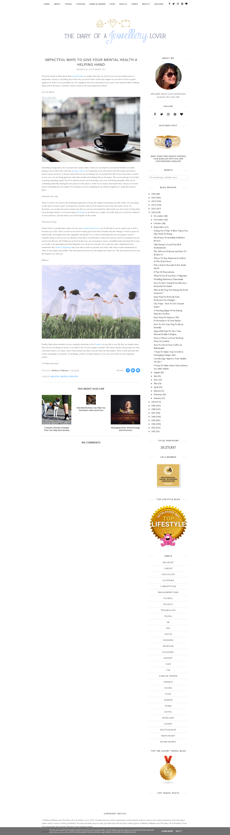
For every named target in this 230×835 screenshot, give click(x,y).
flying (168, 688)
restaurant (168, 736)
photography (168, 730)
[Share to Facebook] (128, 370)
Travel (168, 616)
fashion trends (168, 676)
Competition (168, 586)
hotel (168, 712)
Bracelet (168, 562)
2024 (153, 201)
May (156, 383)
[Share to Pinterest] (138, 370)
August (157, 372)
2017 (153, 413)
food (168, 694)
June (156, 379)
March (157, 391)
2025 (153, 197)
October (158, 223)
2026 (153, 194)
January (157, 398)
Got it (179, 831)
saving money (168, 742)
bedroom (168, 646)
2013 (153, 427)
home (168, 706)
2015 (153, 420)
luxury (168, 724)
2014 (153, 424)
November (159, 219)
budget (168, 658)
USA (168, 628)
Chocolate (168, 574)
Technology (168, 610)
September (159, 227)
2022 (153, 208)
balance (98, 344)
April (156, 387)
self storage (80, 212)
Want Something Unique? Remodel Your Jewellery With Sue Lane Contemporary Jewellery (168, 158)
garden (168, 700)
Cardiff (168, 568)
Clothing (168, 580)
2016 (153, 416)
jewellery (168, 718)
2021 (153, 212)
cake (168, 664)
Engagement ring (168, 592)
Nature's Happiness (63, 247)
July (155, 376)
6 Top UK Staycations (164, 272)
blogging (168, 652)
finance (168, 682)
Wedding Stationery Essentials (168, 279)
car (168, 670)
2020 (153, 402)
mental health (77, 76)
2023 (153, 205)
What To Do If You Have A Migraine (170, 275)
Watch (168, 634)
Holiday (168, 604)
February (158, 394)
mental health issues (91, 228)
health (55, 376)
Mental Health (69, 376)
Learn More (167, 831)
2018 (153, 409)
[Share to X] (133, 370)
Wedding (168, 640)
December (159, 216)
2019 (153, 405)
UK (168, 622)
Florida (168, 598)
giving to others (78, 171)
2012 (153, 431)
